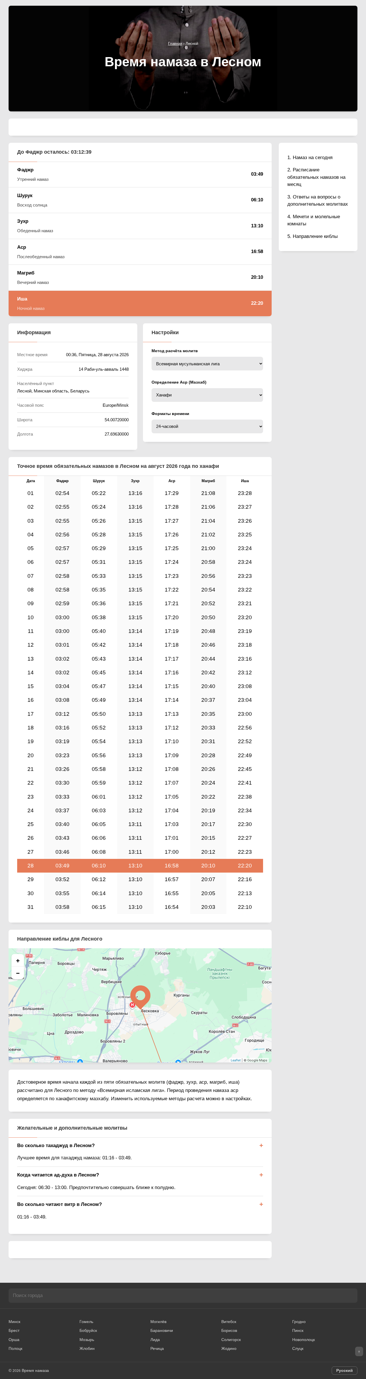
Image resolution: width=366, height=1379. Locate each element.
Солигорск (231, 1339)
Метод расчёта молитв (175, 350)
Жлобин (87, 1348)
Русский (344, 1370)
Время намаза (35, 1370)
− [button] (18, 973)
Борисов (229, 1330)
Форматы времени (170, 413)
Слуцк (297, 1348)
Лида (155, 1339)
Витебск (228, 1321)
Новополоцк (303, 1339)
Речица (157, 1348)
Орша (14, 1339)
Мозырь (86, 1339)
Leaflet (236, 1060)
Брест (14, 1330)
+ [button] (18, 960)
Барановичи (161, 1330)
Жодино (228, 1348)
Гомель (86, 1321)
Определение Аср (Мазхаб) (179, 382)
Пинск (297, 1330)
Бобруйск (88, 1330)
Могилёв (158, 1321)
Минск (14, 1321)
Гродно (299, 1321)
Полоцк (15, 1348)
